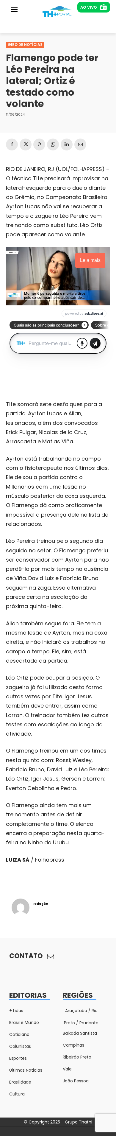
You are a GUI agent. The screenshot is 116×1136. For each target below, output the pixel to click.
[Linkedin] (67, 144)
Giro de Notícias (25, 44)
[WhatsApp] (53, 144)
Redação (40, 904)
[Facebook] (12, 144)
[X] (26, 144)
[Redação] (20, 907)
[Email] (80, 144)
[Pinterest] (39, 144)
